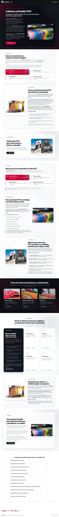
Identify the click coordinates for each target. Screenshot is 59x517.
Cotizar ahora (11, 152)
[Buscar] (52, 2)
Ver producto (9, 306)
